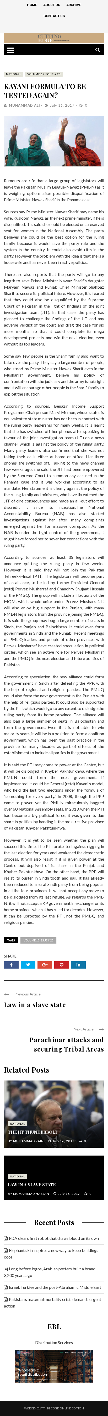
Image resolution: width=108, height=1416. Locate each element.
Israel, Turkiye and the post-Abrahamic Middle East (55, 1287)
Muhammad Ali (24, 105)
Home (32, 5)
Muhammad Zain (28, 1141)
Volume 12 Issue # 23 (44, 74)
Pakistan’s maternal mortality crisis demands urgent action (52, 1302)
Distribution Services (54, 1342)
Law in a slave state (35, 1004)
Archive (73, 5)
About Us (51, 5)
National (13, 74)
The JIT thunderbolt (33, 1132)
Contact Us (54, 16)
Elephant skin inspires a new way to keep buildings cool (51, 1253)
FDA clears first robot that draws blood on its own (54, 1238)
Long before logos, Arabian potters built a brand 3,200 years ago (49, 1272)
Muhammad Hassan (31, 1194)
